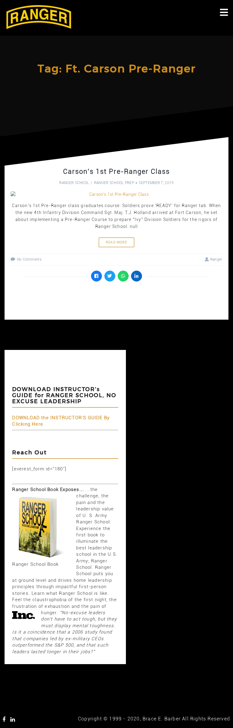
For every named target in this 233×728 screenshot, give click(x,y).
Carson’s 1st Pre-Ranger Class (116, 171)
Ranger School (74, 183)
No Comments (29, 259)
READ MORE (116, 242)
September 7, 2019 (156, 183)
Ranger (216, 259)
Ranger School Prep (114, 183)
